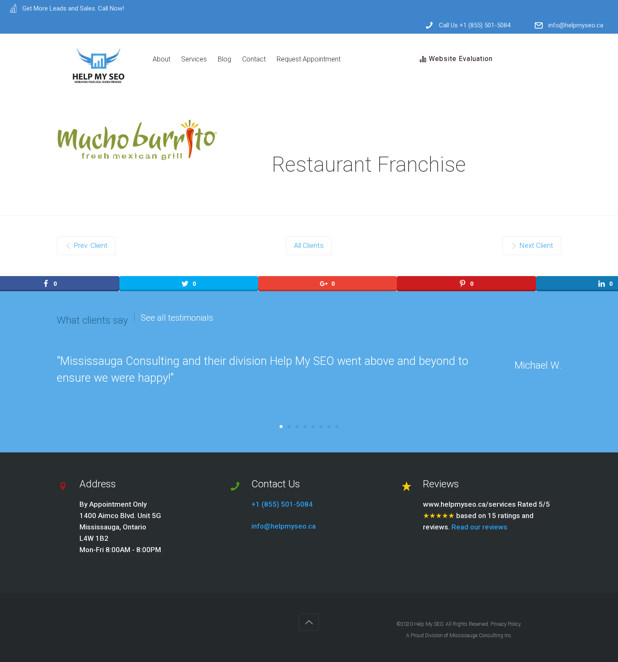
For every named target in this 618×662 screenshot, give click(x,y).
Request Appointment (309, 59)
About (161, 59)
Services (194, 59)
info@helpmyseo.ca (575, 25)
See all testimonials (177, 318)
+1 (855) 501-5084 (282, 504)
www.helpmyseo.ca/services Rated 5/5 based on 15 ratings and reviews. (486, 515)
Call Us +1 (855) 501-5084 (474, 25)
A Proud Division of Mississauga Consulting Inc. (459, 635)
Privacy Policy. (506, 624)
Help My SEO (428, 624)
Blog (224, 59)
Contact (254, 59)
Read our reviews (479, 527)
